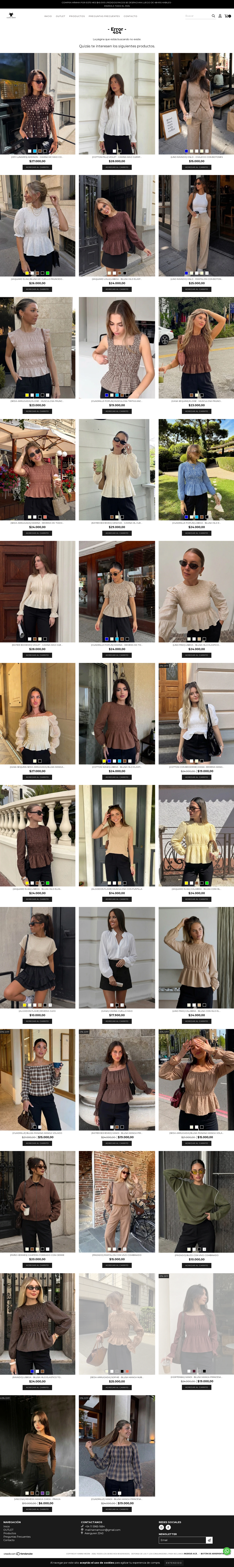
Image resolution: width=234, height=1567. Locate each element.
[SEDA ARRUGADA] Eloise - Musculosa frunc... (37, 401)
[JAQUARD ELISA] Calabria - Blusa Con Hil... (196, 889)
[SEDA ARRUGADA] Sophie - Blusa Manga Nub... (117, 1377)
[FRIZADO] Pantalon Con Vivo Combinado (116, 1255)
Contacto (130, 16)
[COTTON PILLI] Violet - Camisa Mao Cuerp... (117, 157)
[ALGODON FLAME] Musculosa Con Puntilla (116, 889)
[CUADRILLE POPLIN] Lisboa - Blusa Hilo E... (196, 523)
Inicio (48, 16)
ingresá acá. (191, 1554)
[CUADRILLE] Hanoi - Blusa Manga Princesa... (117, 1499)
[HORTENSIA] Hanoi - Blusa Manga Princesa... (197, 1377)
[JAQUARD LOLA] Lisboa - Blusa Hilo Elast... (117, 279)
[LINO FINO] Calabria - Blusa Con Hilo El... (197, 1011)
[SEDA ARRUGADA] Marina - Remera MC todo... (37, 523)
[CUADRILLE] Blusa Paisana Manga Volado (37, 1133)
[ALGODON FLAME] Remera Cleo (37, 1011)
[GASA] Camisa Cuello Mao (117, 1011)
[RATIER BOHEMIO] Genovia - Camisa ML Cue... (116, 523)
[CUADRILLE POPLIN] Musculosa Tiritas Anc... (117, 401)
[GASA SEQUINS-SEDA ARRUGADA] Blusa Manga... (37, 767)
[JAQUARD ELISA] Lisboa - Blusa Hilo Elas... (37, 889)
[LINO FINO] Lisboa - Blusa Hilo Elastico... (196, 645)
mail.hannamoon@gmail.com (102, 1529)
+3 (40, 1127)
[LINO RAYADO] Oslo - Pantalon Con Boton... (197, 279)
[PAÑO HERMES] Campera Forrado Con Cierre (37, 1255)
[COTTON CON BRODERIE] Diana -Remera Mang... (196, 767)
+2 (207, 151)
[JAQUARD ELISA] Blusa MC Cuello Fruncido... (37, 279)
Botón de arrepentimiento (216, 1554)
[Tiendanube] (18, 1555)
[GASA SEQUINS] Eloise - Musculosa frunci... (196, 401)
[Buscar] (213, 16)
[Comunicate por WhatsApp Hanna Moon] (227, 1551)
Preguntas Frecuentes (104, 16)
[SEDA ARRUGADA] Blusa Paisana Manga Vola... (196, 1133)
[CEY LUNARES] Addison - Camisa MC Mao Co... (37, 157)
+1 (47, 395)
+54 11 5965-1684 (95, 1526)
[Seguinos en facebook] (168, 1527)
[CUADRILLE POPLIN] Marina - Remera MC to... (117, 645)
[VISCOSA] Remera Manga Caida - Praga (37, 1499)
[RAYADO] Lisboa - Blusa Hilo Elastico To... (37, 1377)
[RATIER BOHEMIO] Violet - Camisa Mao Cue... (37, 645)
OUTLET (60, 16)
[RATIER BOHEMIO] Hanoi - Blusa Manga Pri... (117, 1133)
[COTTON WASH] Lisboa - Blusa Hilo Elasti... (117, 767)
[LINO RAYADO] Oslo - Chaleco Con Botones (197, 157)
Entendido (174, 1563)
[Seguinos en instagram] (161, 1527)
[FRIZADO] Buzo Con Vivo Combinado (197, 1255)
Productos (77, 16)
